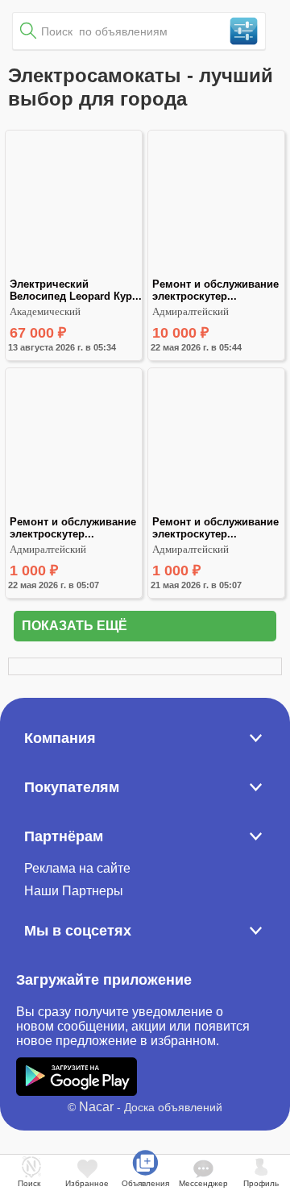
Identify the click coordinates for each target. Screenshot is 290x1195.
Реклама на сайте (77, 868)
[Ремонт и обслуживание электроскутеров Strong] (216, 271)
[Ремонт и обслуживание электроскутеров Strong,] (216, 509)
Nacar (96, 1107)
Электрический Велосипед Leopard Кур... (76, 290)
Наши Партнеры (73, 891)
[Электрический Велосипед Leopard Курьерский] (74, 271)
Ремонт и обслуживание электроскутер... (217, 290)
